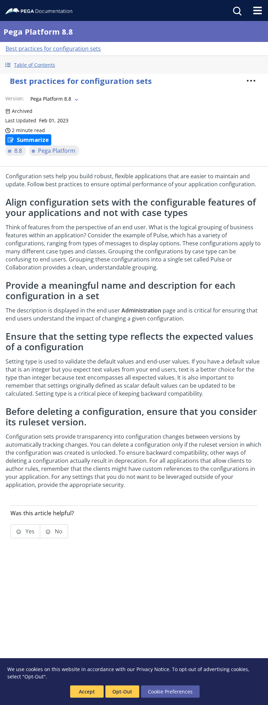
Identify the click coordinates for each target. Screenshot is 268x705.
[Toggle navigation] (258, 10)
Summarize (33, 140)
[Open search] (237, 10)
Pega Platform (56, 150)
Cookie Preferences (170, 691)
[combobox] (53, 98)
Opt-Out (122, 691)
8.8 (18, 150)
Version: (14, 98)
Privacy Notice (152, 669)
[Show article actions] (251, 81)
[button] (134, 65)
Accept (87, 691)
